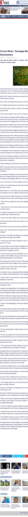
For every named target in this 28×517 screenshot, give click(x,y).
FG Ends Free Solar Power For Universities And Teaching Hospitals (6, 505)
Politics (8, 16)
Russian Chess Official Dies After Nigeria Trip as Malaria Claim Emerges (5, 472)
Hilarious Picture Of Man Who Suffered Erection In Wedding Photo (15, 9)
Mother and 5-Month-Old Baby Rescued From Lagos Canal (5, 489)
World (14, 16)
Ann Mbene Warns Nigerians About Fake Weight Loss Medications (16, 489)
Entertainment (20, 16)
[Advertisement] (14, 34)
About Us (25, 512)
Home (20, 5)
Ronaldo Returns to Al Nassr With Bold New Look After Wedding (16, 472)
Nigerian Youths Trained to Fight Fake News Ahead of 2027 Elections (15, 506)
